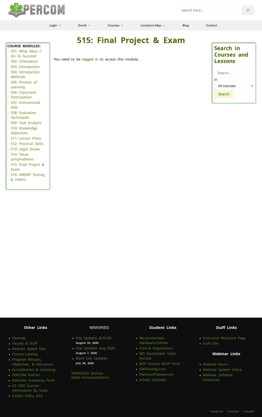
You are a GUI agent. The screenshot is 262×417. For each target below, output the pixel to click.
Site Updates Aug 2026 (95, 348)
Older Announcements (90, 377)
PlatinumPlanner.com (156, 374)
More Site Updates (91, 358)
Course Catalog (25, 354)
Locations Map (151, 25)
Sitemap (19, 338)
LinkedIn (248, 411)
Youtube (232, 411)
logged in (90, 59)
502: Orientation (24, 61)
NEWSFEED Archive (87, 373)
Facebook (216, 411)
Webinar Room (215, 364)
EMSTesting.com (152, 369)
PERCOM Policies (26, 375)
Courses (113, 25)
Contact (211, 25)
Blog (186, 25)
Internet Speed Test (28, 348)
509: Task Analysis (26, 122)
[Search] (248, 10)
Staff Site (210, 343)
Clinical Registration (156, 348)
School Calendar (152, 379)
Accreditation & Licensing (33, 369)
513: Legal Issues (25, 149)
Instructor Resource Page (224, 338)
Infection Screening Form (33, 380)
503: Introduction (25, 66)
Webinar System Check (222, 369)
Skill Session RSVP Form (159, 363)
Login (53, 25)
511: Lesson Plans (26, 138)
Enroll (82, 25)
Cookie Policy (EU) (27, 395)
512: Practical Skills (27, 143)
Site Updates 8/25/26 (93, 338)
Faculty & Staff (24, 343)
